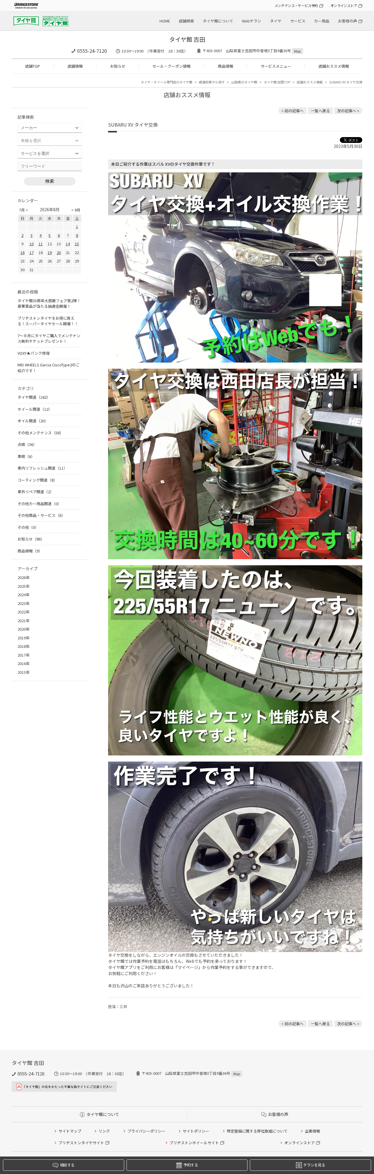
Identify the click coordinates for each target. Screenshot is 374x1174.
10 (32, 243)
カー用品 (321, 21)
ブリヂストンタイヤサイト (81, 1142)
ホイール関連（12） (35, 409)
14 (68, 243)
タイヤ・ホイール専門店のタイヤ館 (166, 82)
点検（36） (27, 444)
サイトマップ (69, 1131)
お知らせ (117, 66)
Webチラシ (251, 21)
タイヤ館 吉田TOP (277, 82)
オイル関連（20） (33, 421)
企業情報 (312, 1131)
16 (22, 252)
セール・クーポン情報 (172, 66)
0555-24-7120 (92, 50)
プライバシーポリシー (146, 1131)
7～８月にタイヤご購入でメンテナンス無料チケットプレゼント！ (49, 338)
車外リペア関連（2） (36, 491)
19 (50, 252)
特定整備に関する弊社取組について (257, 1131)
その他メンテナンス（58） (40, 432)
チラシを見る (314, 1165)
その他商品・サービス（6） (41, 515)
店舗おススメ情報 (333, 66)
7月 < (23, 210)
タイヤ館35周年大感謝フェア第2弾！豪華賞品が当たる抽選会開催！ (49, 303)
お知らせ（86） (31, 539)
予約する (190, 1165)
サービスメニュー (276, 66)
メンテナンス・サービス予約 (296, 5)
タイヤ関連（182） (34, 397)
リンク (104, 1131)
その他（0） (28, 527)
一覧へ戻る (320, 110)
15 (77, 243)
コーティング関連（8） (37, 480)
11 (41, 243)
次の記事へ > (348, 110)
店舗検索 (186, 21)
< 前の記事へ (292, 110)
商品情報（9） (30, 551)
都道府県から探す (212, 82)
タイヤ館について (218, 21)
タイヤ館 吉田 (187, 39)
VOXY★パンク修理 (34, 353)
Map (297, 51)
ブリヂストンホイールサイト (194, 1142)
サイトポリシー (196, 1131)
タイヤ (275, 21)
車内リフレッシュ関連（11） (42, 468)
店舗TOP (32, 66)
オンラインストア (343, 5)
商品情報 (225, 66)
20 (59, 252)
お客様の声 (347, 21)
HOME (165, 21)
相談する (67, 1165)
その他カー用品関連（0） (39, 503)
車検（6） (26, 456)
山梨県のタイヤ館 (244, 82)
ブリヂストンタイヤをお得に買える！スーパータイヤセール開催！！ (48, 321)
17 (32, 252)
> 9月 (75, 210)
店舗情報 (75, 66)
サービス (297, 21)
